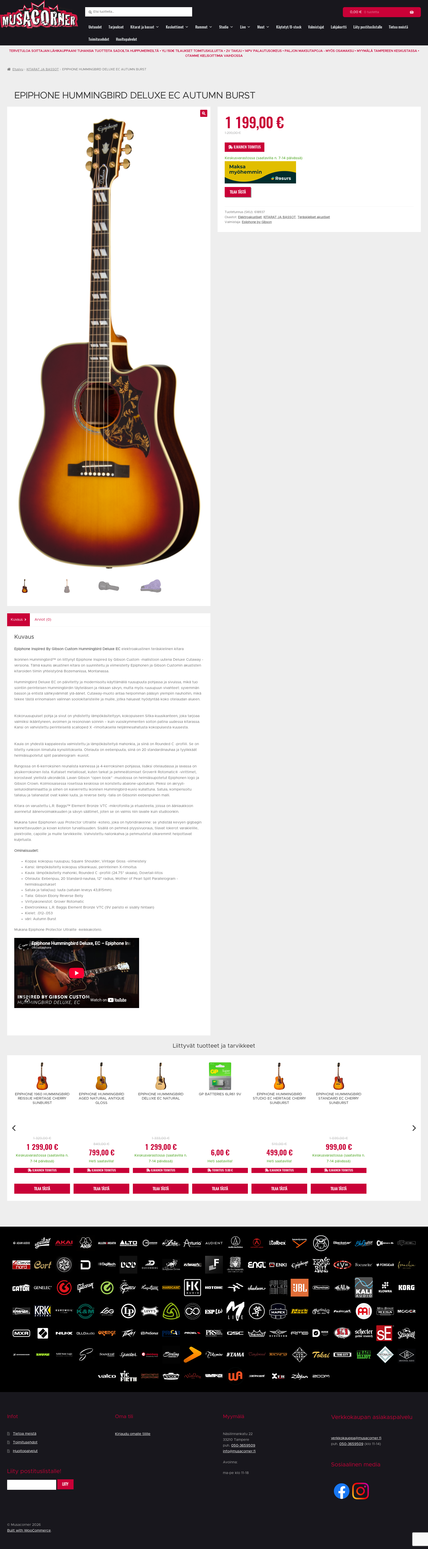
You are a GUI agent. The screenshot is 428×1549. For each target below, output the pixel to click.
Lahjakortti (339, 27)
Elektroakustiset (250, 217)
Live (243, 27)
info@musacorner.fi (239, 1451)
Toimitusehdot (98, 39)
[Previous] (14, 1128)
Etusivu (17, 69)
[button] (203, 113)
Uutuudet (95, 27)
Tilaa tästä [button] (42, 1188)
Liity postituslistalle (367, 27)
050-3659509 (243, 1445)
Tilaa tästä (238, 192)
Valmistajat (316, 27)
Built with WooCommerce (29, 1530)
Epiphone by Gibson (257, 222)
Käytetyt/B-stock (288, 27)
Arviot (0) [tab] (43, 619)
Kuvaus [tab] (17, 619)
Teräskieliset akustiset (314, 217)
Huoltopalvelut (126, 39)
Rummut (201, 27)
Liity (65, 1484)
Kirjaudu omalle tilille (132, 1434)
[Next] (414, 1128)
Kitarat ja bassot (142, 27)
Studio (223, 27)
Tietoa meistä (398, 27)
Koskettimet (175, 27)
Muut (261, 27)
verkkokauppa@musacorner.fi (356, 1438)
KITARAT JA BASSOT (43, 69)
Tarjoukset (116, 27)
